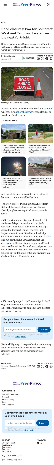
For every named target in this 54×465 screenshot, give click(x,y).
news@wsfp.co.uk (14, 460)
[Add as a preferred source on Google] (28, 58)
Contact (5, 397)
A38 (7, 239)
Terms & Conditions (10, 394)
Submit (44, 329)
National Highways (24, 112)
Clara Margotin (9, 56)
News (3, 22)
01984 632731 (16, 455)
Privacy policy (8, 399)
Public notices (8, 405)
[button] (5, 4)
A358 (48, 236)
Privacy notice (20, 337)
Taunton (48, 108)
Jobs (4, 402)
